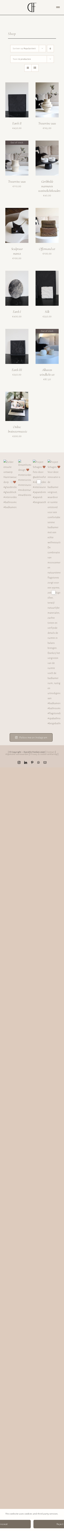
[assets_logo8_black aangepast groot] (32, 4)
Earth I (17, 312)
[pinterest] (32, 762)
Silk (47, 312)
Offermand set (47, 249)
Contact (51, 752)
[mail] (45, 762)
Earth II (17, 123)
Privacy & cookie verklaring (43, 754)
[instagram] (19, 762)
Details (19, 105)
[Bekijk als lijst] (34, 67)
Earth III (17, 370)
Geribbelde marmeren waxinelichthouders (49, 186)
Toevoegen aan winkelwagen (17, 98)
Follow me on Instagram (33, 737)
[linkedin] (25, 762)
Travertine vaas (47, 123)
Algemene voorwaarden (17, 754)
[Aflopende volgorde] (50, 48)
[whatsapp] (38, 762)
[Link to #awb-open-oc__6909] (58, 7)
